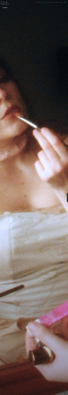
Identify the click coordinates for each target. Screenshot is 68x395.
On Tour (51, 2)
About (57, 2)
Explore (65, 2)
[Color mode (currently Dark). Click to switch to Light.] (2, 391)
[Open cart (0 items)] (2, 393)
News (54, 2)
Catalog (47, 2)
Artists (44, 2)
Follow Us (60, 2)
